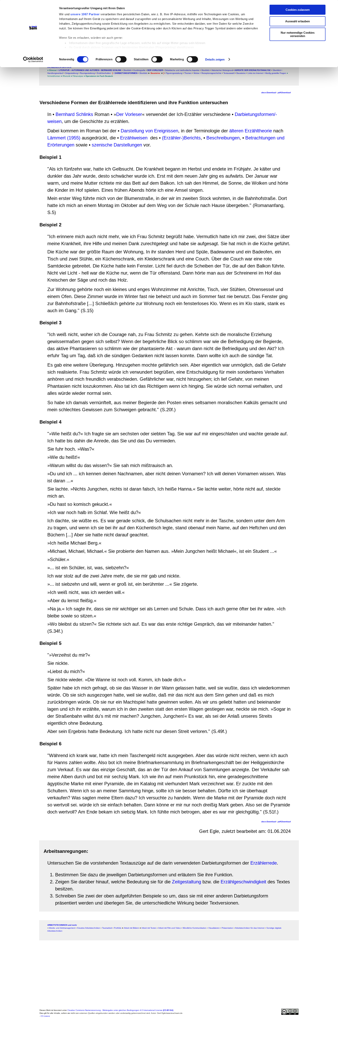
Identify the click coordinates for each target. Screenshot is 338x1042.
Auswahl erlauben (297, 21)
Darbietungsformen (126, 73)
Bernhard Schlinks (74, 114)
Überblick (127, 70)
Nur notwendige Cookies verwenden (298, 34)
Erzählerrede (263, 863)
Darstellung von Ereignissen (149, 130)
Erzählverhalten (104, 73)
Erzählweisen (133, 137)
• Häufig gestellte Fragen (275, 73)
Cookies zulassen (298, 9)
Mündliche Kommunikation (194, 928)
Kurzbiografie (139, 70)
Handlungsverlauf (55, 73)
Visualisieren (214, 928)
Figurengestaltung (174, 73)
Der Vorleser (155, 70)
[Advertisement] (22, 85)
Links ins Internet (255, 73)
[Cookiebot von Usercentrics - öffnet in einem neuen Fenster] (33, 59)
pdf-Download (284, 92)
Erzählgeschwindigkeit (243, 881)
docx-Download (268, 92)
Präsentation (227, 928)
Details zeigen (215, 59)
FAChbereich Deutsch (59, 67)
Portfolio (117, 928)
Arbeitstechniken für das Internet (249, 928)
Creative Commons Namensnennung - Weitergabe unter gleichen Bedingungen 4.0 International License (120, 1010)
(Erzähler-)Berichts (181, 137)
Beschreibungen (223, 137)
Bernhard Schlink (111, 70)
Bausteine (241, 73)
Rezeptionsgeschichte (211, 73)
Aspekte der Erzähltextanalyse (252, 70)
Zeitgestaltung (71, 73)
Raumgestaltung (87, 73)
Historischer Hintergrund (222, 70)
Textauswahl (229, 73)
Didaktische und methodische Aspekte (182, 70)
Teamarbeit (107, 928)
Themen (188, 73)
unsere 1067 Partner (85, 14)
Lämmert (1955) (63, 137)
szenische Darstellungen (117, 144)
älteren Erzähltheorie (250, 130)
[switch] (121, 59)
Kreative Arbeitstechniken (88, 928)
